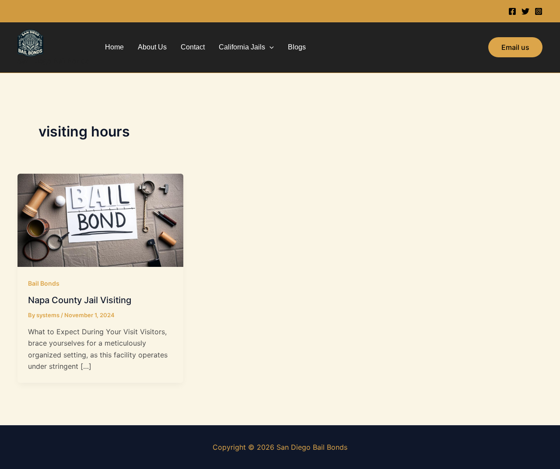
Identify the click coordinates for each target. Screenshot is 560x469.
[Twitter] (525, 11)
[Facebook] (512, 11)
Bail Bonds (44, 283)
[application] (269, 47)
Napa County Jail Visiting (79, 300)
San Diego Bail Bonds (53, 60)
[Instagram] (538, 11)
